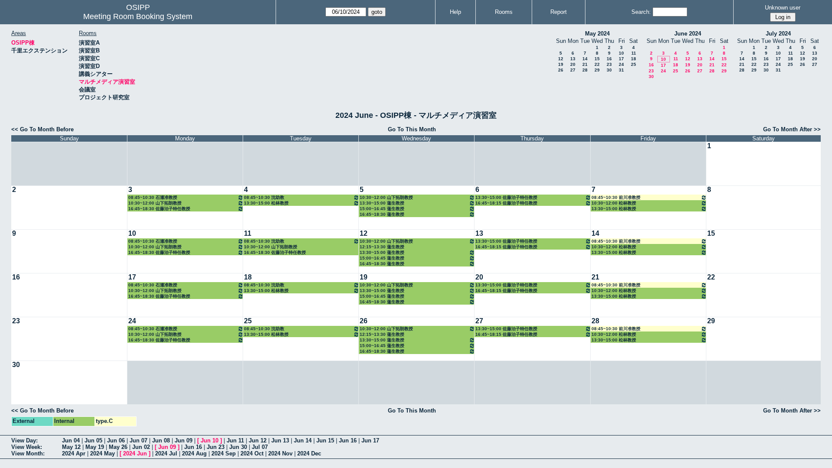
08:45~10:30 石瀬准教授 (152, 197)
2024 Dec (309, 453)
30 (609, 70)
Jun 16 (348, 440)
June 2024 (687, 33)
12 (560, 58)
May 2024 (597, 33)
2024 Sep (223, 453)
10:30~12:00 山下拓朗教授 (155, 203)
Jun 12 (257, 440)
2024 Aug (194, 453)
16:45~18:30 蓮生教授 (382, 214)
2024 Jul (166, 453)
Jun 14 (303, 440)
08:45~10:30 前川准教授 (616, 197)
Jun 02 (141, 447)
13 (572, 58)
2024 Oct (251, 453)
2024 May (102, 453)
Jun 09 (183, 440)
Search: (641, 12)
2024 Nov (280, 453)
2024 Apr (73, 453)
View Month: (28, 453)
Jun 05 (93, 440)
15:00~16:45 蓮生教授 (382, 208)
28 (585, 70)
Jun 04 (71, 440)
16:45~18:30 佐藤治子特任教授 (159, 208)
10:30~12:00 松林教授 (614, 203)
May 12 (71, 447)
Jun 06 (116, 440)
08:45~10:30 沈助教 (264, 197)
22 (597, 64)
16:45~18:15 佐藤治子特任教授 (506, 203)
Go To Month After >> (792, 129)
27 (572, 70)
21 (585, 64)
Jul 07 (260, 447)
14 (585, 58)
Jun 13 (280, 440)
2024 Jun (135, 453)
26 (560, 70)
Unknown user (782, 7)
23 (609, 64)
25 (633, 64)
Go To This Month (412, 129)
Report (558, 12)
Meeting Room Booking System (137, 16)
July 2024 (778, 33)
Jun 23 (215, 447)
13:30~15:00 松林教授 (266, 203)
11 (633, 53)
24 (621, 64)
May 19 (94, 447)
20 (572, 64)
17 (621, 58)
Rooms (504, 12)
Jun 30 (238, 447)
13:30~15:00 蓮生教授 (382, 203)
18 (633, 58)
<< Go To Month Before (42, 129)
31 (621, 70)
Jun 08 (161, 440)
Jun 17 (370, 440)
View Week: (26, 447)
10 (621, 53)
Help (455, 12)
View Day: (24, 440)
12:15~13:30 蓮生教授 (382, 246)
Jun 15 (325, 440)
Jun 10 (209, 440)
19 (560, 64)
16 (609, 58)
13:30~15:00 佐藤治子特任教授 (506, 197)
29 (597, 70)
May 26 (118, 447)
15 (597, 58)
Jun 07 (138, 440)
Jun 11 (235, 440)
